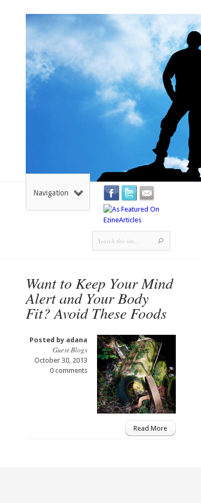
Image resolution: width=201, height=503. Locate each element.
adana (76, 340)
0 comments (68, 370)
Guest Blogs (70, 350)
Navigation (51, 193)
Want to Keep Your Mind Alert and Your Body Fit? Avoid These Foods (99, 298)
